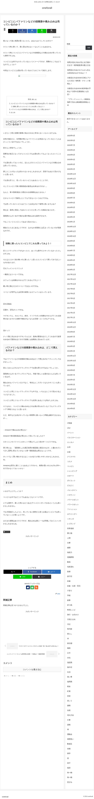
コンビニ (7, 531)
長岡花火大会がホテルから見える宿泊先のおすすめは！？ (78, 71)
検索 (68, 44)
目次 (29, 99)
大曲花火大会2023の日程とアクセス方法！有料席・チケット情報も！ (79, 81)
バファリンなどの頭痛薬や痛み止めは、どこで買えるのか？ (30, 109)
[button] (51, 31)
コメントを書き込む (32, 669)
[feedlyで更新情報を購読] (32, 587)
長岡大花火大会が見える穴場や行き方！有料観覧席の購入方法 (78, 63)
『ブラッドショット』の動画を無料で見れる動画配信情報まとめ (78, 102)
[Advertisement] (32, 550)
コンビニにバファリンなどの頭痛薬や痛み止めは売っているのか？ (33, 103)
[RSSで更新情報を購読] (36, 587)
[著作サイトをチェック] (28, 587)
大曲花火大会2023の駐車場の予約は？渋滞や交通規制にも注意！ (79, 91)
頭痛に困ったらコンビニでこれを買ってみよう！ (29, 106)
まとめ (13, 112)
